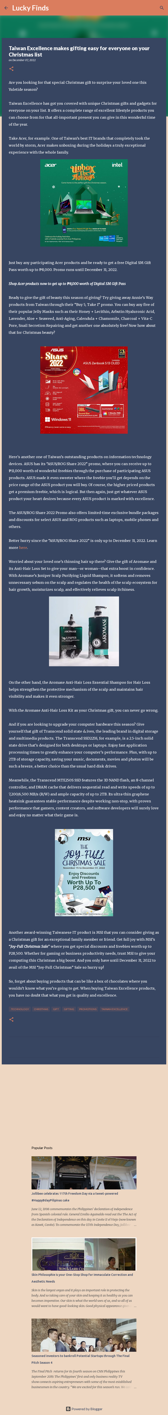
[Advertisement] (84, 1101)
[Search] (55, 8)
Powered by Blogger (87, 1409)
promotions (87, 1009)
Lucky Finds (30, 7)
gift (56, 1009)
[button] (11, 69)
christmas (41, 1009)
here (23, 547)
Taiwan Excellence (115, 1009)
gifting (69, 1009)
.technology (19, 1009)
